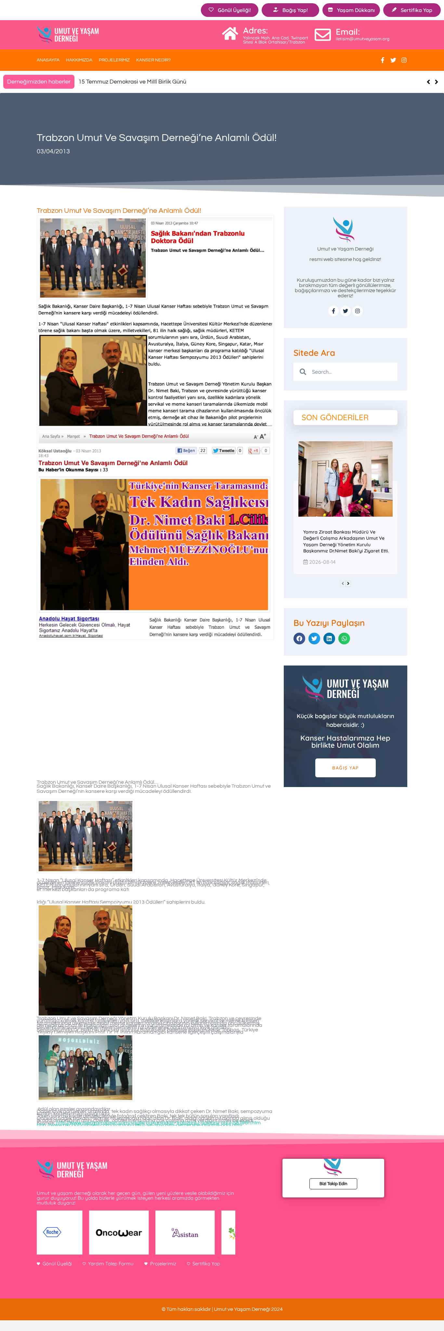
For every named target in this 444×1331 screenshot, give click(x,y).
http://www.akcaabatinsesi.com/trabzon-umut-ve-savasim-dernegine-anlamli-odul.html (139, 1125)
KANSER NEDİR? (153, 60)
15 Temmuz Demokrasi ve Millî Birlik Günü (132, 82)
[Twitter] (393, 60)
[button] (436, 82)
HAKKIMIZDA (79, 60)
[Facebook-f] (382, 60)
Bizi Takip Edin (333, 1184)
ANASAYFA (48, 60)
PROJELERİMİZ (114, 60)
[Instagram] (404, 60)
